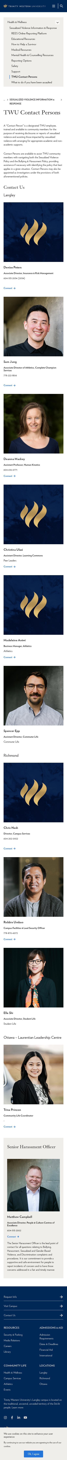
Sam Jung (10, 362)
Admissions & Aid (51, 1327)
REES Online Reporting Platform (29, 33)
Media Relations (12, 1340)
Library (7, 1351)
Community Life (15, 1365)
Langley (43, 1372)
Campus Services (12, 1378)
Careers (8, 1346)
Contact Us (9, 1315)
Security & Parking (13, 1334)
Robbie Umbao (13, 922)
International (46, 1355)
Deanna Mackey (14, 459)
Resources (11, 1327)
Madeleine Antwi (15, 640)
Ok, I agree (33, 1453)
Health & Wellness (17, 22)
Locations (47, 1365)
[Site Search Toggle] (61, 6)
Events (7, 1389)
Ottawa (43, 1383)
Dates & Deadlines (49, 1344)
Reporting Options (21, 60)
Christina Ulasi (13, 550)
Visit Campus (10, 1306)
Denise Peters (12, 267)
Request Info (10, 1296)
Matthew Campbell (19, 1217)
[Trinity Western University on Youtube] (25, 1418)
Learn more (17, 1407)
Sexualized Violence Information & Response (32, 101)
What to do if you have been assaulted (31, 82)
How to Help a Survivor (23, 44)
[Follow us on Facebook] (12, 1418)
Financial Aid (46, 1349)
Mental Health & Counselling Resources (32, 55)
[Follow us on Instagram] (5, 1418)
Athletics (8, 1383)
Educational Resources (23, 38)
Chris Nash (11, 828)
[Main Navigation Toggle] (54, 6)
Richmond (45, 1378)
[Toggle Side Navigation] (57, 22)
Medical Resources (21, 49)
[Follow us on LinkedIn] (19, 1418)
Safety (14, 66)
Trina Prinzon (12, 1110)
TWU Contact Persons (24, 76)
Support (15, 71)
